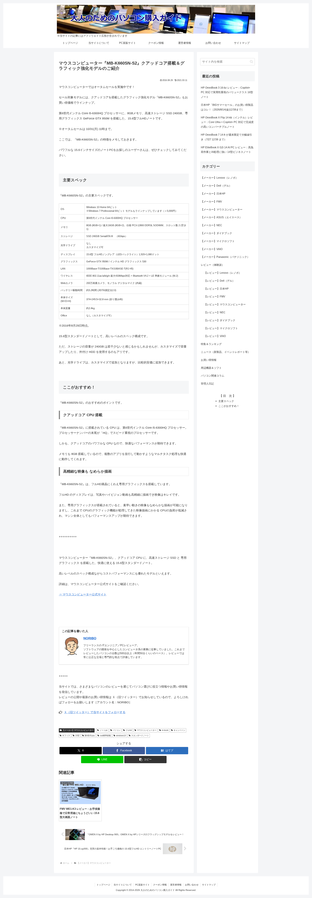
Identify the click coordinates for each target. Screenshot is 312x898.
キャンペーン (179, 730)
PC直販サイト (142, 884)
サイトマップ (209, 884)
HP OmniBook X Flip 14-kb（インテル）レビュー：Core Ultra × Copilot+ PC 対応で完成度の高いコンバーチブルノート (227, 122)
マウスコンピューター (146, 730)
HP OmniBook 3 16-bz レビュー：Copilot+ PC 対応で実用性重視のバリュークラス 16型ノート (227, 92)
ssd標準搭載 (105, 735)
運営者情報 (176, 884)
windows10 (121, 735)
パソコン (116, 730)
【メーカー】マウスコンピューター (78, 730)
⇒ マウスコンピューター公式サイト (82, 594)
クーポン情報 (160, 884)
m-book (165, 730)
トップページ (103, 884)
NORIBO (89, 638)
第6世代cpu (89, 735)
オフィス (66, 735)
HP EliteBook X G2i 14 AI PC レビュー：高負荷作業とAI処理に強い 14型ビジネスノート (227, 149)
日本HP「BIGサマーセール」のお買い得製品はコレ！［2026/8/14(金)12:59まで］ (227, 107)
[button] (145, 759)
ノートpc (104, 730)
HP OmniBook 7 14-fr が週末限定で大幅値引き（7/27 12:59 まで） (226, 137)
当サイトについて (123, 884)
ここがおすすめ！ (228, 405)
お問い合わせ (192, 884)
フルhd (129, 730)
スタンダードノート (140, 735)
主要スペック (226, 401)
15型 (77, 735)
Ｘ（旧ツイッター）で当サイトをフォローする (94, 712)
